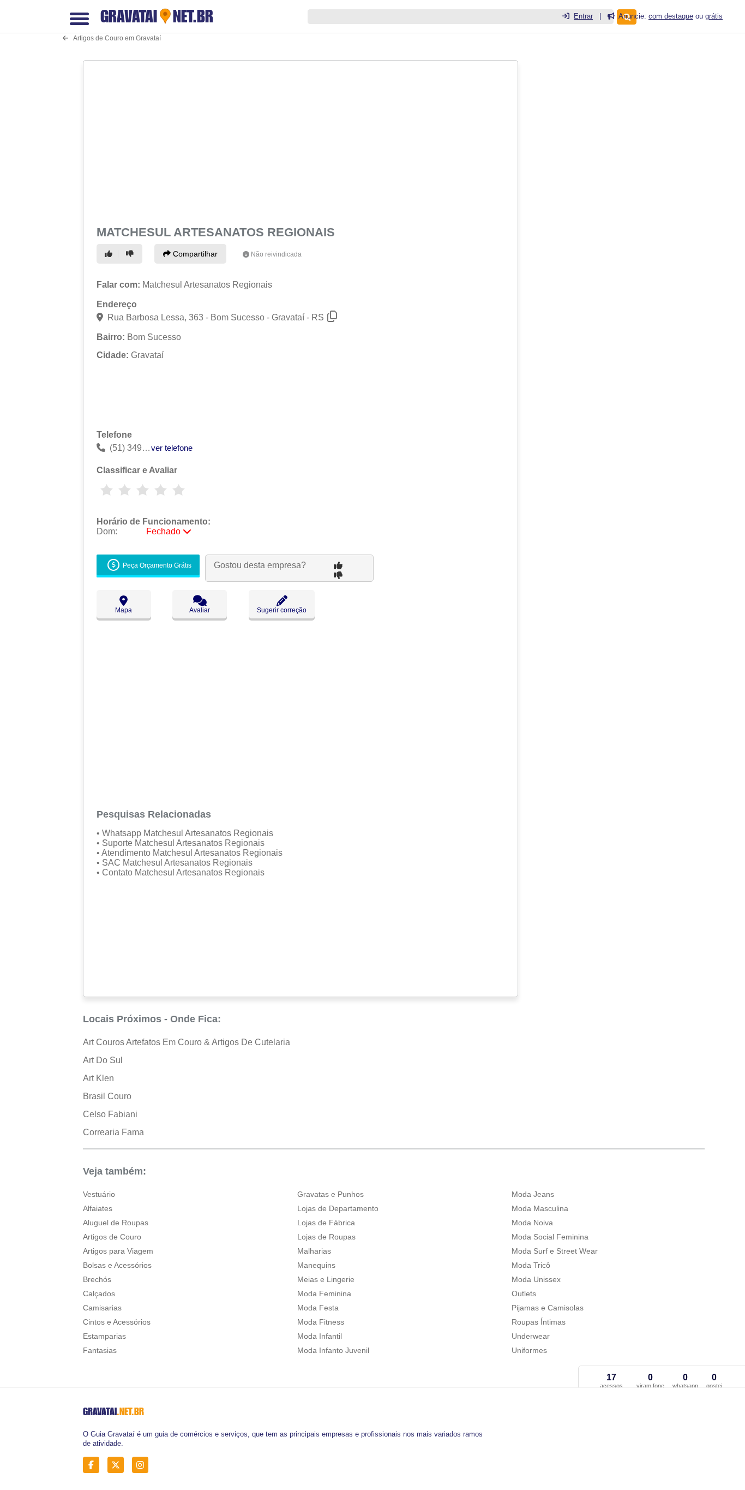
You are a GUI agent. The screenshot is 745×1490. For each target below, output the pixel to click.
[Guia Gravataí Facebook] (94, 1465)
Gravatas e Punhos (330, 1194)
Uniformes (529, 1350)
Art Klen (98, 1078)
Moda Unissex (536, 1279)
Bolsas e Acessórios (117, 1265)
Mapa (123, 610)
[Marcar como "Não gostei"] (131, 254)
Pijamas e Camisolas (548, 1307)
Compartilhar (194, 253)
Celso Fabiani (110, 1114)
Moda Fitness (320, 1322)
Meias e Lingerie (326, 1279)
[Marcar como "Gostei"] (110, 254)
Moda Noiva (532, 1222)
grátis (714, 16)
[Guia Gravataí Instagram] (143, 1465)
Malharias (314, 1251)
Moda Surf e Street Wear (555, 1251)
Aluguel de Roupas (115, 1222)
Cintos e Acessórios (117, 1322)
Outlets (524, 1293)
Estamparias (104, 1336)
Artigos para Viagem (118, 1251)
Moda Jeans (533, 1194)
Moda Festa (318, 1307)
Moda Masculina (540, 1208)
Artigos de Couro (112, 1236)
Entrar (583, 16)
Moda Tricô (531, 1265)
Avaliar (199, 610)
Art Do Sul (103, 1060)
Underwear (531, 1336)
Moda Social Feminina (550, 1236)
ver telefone (172, 447)
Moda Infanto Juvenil (333, 1350)
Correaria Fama (113, 1132)
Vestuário (99, 1194)
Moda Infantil (319, 1336)
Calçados (99, 1293)
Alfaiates (97, 1208)
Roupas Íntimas (539, 1322)
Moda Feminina (324, 1293)
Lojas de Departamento (337, 1208)
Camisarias (102, 1307)
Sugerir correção (282, 610)
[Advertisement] (299, 140)
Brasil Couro (107, 1096)
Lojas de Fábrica (326, 1222)
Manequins (316, 1265)
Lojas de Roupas (326, 1236)
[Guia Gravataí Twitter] (118, 1465)
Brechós (97, 1279)
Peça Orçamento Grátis (156, 566)
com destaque (670, 16)
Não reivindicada (276, 254)
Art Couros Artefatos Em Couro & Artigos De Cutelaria (186, 1042)
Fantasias (100, 1350)
